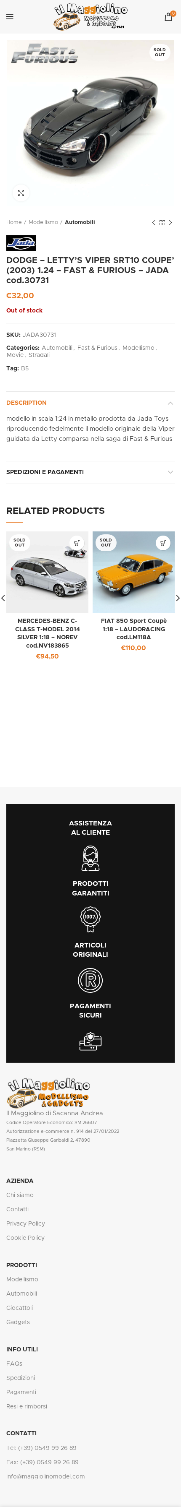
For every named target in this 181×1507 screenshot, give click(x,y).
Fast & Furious (97, 348)
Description (26, 403)
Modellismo (43, 222)
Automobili (80, 222)
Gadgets (18, 1322)
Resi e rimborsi (26, 1407)
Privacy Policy (25, 1224)
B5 (25, 369)
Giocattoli (19, 1308)
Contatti (17, 1210)
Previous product (153, 223)
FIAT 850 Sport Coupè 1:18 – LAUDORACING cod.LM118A (134, 629)
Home (14, 222)
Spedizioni (20, 1378)
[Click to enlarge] (21, 193)
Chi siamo (20, 1195)
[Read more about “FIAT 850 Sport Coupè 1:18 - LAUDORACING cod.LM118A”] (163, 543)
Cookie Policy (25, 1238)
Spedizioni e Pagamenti (45, 472)
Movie (15, 355)
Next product (170, 223)
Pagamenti (21, 1392)
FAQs (14, 1364)
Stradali (39, 355)
